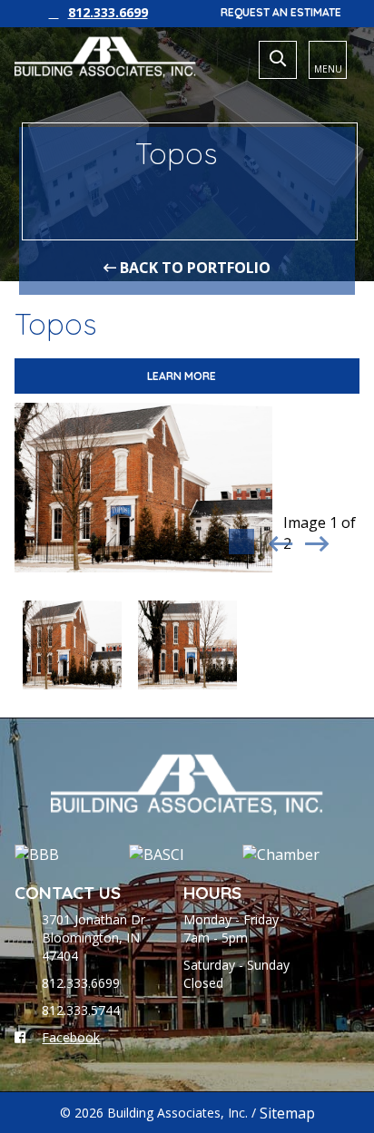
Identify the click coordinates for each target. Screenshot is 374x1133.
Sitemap (287, 1113)
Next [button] (314, 540)
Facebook (71, 1037)
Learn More (183, 376)
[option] (143, 487)
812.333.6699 (108, 12)
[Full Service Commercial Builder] (105, 57)
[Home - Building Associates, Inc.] (187, 785)
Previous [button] (278, 540)
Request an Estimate (281, 12)
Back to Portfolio (193, 268)
